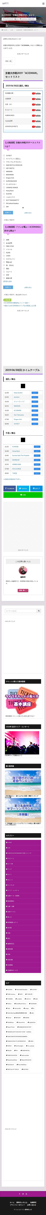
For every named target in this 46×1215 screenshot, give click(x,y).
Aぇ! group (31, 1046)
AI (33, 1008)
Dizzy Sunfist (18, 393)
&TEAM (10, 989)
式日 (7, 275)
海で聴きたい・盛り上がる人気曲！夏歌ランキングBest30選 (21, 796)
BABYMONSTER (12, 1055)
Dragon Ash (18, 419)
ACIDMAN (24, 19)
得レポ (10, 917)
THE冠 (14, 473)
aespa (27, 1008)
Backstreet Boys (12, 1060)
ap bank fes (32, 1022)
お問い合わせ (31, 1205)
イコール (9, 249)
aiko (32, 1013)
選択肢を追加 (7, 281)
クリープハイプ (19, 401)
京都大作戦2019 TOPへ (13, 479)
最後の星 (9, 278)
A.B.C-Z (28, 999)
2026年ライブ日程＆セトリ (13, 755)
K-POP (10, 842)
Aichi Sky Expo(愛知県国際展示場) (17, 1013)
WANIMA (17, 406)
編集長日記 (11, 943)
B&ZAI (9, 1050)
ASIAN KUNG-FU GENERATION (17, 1041)
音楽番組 (10, 965)
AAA (36, 999)
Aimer (9, 1017)
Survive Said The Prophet (20, 455)
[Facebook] (9, 488)
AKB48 (27, 1017)
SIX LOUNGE (16, 469)
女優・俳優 (11, 906)
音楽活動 (10, 959)
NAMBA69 (15, 460)
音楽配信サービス (13, 970)
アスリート (11, 858)
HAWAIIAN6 (16, 464)
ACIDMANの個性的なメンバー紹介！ (17, 303)
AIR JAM (18, 1017)
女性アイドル (11, 911)
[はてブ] (36, 488)
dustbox (16, 397)
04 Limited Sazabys (22, 989)
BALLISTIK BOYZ (26, 1060)
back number (25, 1055)
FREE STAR (10, 246)
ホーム (12, 1202)
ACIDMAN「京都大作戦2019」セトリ (27, 30)
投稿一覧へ (22, 590)
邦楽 (9, 954)
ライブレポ (11, 885)
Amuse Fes (21, 1022)
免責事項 (33, 1202)
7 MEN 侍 (29, 994)
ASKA (31, 1041)
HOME (5, 30)
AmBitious (11, 1022)
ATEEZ (9, 1046)
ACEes (10, 1003)
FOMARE (15, 447)
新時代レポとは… (22, 1202)
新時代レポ (28, 1209)
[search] (39, 611)
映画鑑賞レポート (13, 922)
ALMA (8, 252)
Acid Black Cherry (21, 1003)
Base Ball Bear (22, 1064)
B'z (17, 1050)
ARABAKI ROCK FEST (25, 1027)
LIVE (17, 19)
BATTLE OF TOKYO (13, 1069)
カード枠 (10, 864)
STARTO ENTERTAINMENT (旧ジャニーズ (19, 853)
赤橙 (7, 240)
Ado (9, 1008)
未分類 (10, 927)
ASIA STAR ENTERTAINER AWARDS (17, 1036)
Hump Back (16, 451)
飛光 (7, 268)
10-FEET (17, 424)
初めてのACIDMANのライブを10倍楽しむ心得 (20, 306)
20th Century (11, 994)
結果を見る (27, 213)
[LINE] (23, 495)
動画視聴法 (11, 901)
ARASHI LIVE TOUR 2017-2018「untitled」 (20, 1032)
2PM (21, 994)
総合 (9, 938)
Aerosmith (18, 1008)
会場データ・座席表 (13, 896)
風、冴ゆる (10, 265)
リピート (9, 272)
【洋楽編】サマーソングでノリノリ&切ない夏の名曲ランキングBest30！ (23, 824)
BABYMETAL (26, 1050)
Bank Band (11, 1064)
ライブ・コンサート (13, 890)
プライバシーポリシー (17, 1205)
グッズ (10, 869)
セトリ (10, 874)
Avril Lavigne (19, 1046)
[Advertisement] (23, 335)
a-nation (19, 999)
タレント (10, 880)
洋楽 (9, 933)
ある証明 (9, 243)
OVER (8, 256)
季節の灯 (9, 262)
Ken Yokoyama (19, 415)
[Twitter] (23, 488)
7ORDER (10, 999)
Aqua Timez (11, 1027)
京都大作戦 (31, 19)
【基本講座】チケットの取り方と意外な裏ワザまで (19, 716)
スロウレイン (10, 259)
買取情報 (10, 949)
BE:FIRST (25, 1069)
